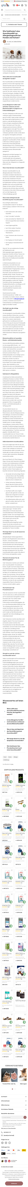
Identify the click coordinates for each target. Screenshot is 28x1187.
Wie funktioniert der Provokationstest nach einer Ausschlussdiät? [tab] (14, 748)
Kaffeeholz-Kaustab (7, 1025)
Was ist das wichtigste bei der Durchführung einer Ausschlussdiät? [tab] (15, 731)
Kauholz (17, 809)
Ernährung (6, 760)
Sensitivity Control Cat (21, 881)
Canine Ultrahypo (20, 929)
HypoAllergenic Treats (21, 977)
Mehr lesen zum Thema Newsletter (8, 1128)
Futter (12, 764)
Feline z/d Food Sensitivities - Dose (10, 833)
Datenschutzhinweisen (14, 1179)
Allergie (16, 757)
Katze (9, 757)
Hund (5, 757)
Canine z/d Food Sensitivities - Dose (10, 857)
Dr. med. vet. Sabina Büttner (14, 41)
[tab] (14, 1097)
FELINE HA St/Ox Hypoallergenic (9, 809)
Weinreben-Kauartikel (21, 1025)
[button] (18, 5)
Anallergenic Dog (6, 905)
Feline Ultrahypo (6, 929)
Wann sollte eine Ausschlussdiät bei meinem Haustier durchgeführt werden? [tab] (15, 711)
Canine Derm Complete (7, 1049)
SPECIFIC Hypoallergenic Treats (9, 785)
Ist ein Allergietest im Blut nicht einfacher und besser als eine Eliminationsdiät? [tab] (15, 722)
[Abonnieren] (25, 1117)
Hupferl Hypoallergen (21, 1000)
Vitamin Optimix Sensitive (8, 953)
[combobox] (15, 10)
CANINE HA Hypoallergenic (22, 785)
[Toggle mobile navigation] (2, 10)
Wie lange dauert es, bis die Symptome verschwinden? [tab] (16, 739)
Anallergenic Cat (19, 905)
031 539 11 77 (7, 1132)
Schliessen (14, 1183)
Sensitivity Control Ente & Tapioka (10, 881)
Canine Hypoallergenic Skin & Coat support (12, 1001)
